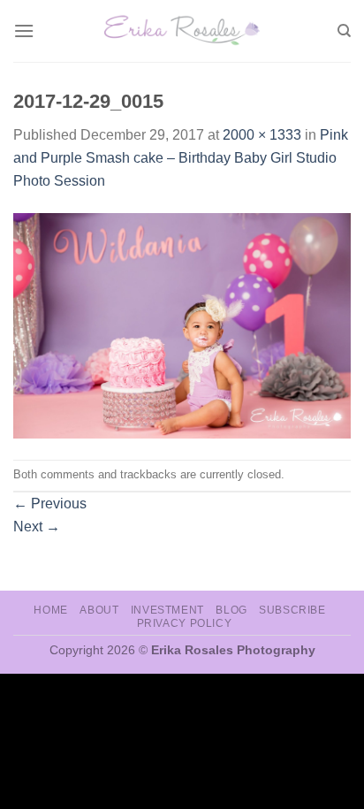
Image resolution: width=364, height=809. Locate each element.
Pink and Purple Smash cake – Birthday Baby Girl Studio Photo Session (180, 157)
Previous (50, 503)
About (99, 610)
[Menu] (23, 30)
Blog (231, 610)
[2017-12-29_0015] (182, 324)
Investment (167, 610)
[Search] (344, 31)
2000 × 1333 (262, 134)
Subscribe (292, 610)
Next (36, 526)
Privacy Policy (184, 623)
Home (50, 610)
